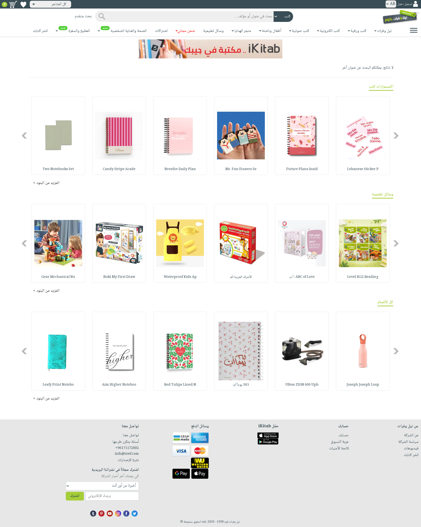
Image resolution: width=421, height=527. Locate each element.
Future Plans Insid (302, 169)
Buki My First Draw (119, 277)
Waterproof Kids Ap (180, 277)
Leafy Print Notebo (58, 385)
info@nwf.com (127, 454)
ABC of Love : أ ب (302, 277)
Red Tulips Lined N (180, 385)
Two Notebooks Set (58, 169)
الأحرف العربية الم (241, 277)
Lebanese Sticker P (363, 169)
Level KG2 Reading (362, 277)
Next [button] (25, 136)
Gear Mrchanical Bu (58, 277)
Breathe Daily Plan (180, 169)
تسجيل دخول (404, 4)
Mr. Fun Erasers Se (241, 169)
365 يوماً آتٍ (241, 385)
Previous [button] (396, 136)
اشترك (74, 496)
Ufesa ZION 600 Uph (302, 385)
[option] (363, 135)
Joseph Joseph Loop (363, 385)
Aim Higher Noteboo (119, 385)
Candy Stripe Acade (119, 169)
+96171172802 (127, 448)
